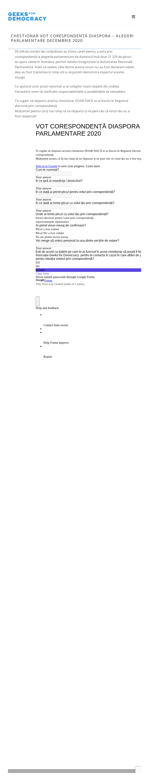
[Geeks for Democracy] (27, 17)
